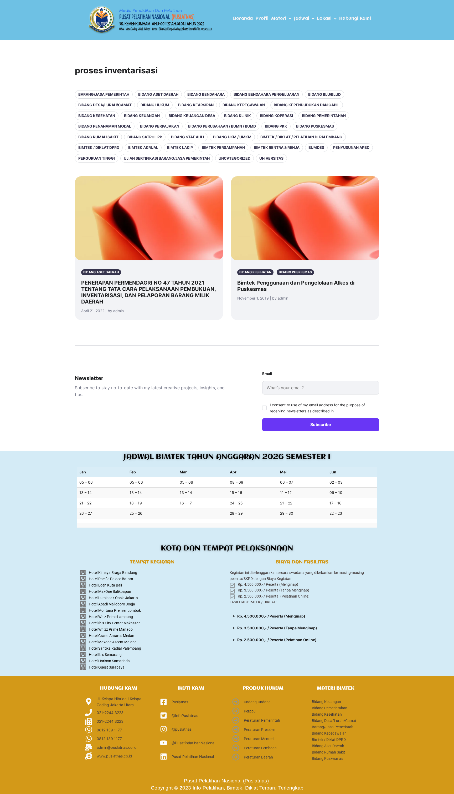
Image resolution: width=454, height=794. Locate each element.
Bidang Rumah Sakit (98, 137)
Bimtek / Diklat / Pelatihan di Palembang (301, 137)
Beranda (243, 18)
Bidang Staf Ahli (187, 137)
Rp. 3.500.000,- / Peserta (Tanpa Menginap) (277, 628)
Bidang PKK (276, 126)
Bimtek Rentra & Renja (277, 147)
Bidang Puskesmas (315, 126)
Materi (278, 18)
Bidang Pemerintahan (324, 115)
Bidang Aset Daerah (158, 94)
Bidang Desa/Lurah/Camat (105, 105)
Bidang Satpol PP (144, 137)
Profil (262, 18)
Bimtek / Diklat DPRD (98, 147)
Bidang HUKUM (155, 105)
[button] (281, 18)
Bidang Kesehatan (96, 115)
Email (267, 373)
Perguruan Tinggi (96, 158)
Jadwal (301, 18)
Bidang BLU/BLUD (324, 94)
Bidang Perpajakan (159, 126)
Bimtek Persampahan (223, 147)
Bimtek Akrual (143, 147)
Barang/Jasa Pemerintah (103, 94)
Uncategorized (234, 158)
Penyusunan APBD (351, 147)
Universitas (271, 158)
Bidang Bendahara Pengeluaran (266, 94)
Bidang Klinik (237, 115)
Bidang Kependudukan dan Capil (306, 105)
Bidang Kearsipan (196, 105)
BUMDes (316, 147)
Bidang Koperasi (276, 115)
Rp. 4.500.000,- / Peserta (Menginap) (271, 616)
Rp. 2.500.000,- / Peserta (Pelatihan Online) (277, 640)
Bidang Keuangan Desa (192, 115)
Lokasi (324, 18)
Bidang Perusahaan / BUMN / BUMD (222, 126)
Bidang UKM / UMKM (232, 137)
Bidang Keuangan (142, 115)
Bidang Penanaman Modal (104, 126)
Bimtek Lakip (180, 147)
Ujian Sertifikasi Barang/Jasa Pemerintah (167, 158)
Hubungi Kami (355, 18)
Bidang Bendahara (206, 94)
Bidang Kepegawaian (244, 105)
